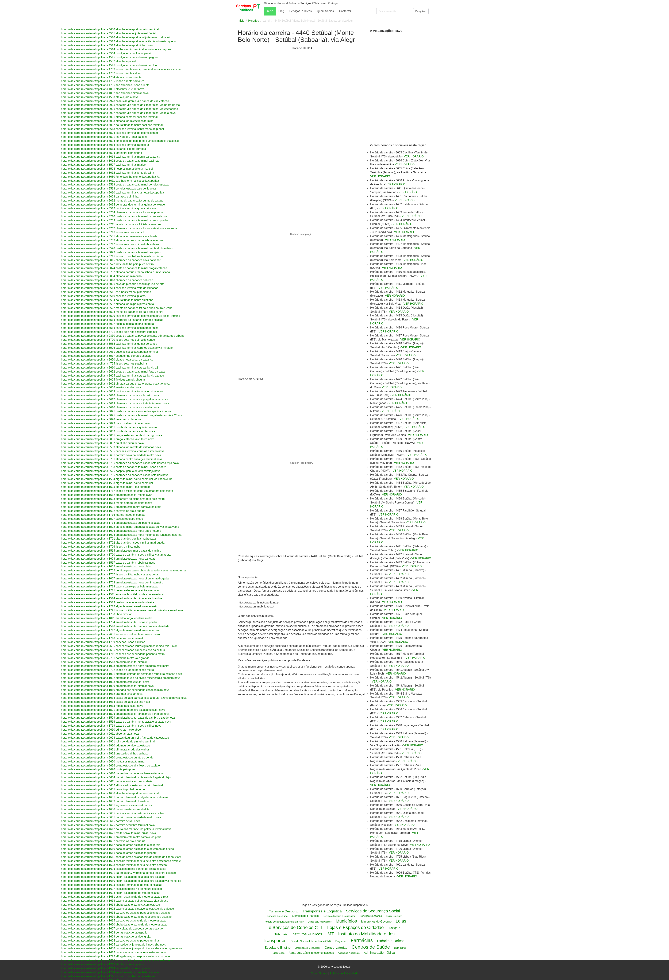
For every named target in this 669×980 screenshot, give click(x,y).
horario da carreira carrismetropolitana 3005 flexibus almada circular (103, 379)
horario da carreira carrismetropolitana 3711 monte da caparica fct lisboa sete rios (111, 224)
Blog (281, 11)
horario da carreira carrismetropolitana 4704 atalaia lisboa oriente (101, 77)
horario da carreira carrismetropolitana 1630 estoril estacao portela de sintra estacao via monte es (121, 880)
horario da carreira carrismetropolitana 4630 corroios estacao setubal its (105, 809)
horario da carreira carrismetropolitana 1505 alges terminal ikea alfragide (106, 486)
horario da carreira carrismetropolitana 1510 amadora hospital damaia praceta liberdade (115, 626)
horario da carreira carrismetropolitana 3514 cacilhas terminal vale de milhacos (109, 287)
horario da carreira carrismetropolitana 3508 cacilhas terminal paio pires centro (109, 132)
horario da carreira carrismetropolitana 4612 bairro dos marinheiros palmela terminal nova (116, 829)
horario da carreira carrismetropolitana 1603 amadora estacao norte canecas (108, 558)
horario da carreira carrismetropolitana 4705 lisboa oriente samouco (102, 81)
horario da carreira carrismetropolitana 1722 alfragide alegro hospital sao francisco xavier (116, 956)
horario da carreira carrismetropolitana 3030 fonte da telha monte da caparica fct (110, 176)
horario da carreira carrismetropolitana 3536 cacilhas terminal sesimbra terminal (110, 327)
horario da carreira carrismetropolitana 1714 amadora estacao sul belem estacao (110, 522)
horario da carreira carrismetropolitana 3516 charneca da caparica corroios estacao (112, 319)
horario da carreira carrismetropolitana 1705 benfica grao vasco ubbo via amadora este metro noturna (123, 570)
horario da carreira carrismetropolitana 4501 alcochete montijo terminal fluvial (108, 33)
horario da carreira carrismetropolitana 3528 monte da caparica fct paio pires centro (112, 311)
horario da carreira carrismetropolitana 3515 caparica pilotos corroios (103, 148)
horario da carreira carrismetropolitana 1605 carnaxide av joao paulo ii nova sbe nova (113, 944)
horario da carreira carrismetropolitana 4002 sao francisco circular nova (105, 93)
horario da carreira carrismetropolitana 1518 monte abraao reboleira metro (106, 502)
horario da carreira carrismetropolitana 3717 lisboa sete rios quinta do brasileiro (110, 244)
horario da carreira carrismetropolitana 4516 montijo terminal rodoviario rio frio (109, 65)
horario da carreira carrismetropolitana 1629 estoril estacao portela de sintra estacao (113, 876)
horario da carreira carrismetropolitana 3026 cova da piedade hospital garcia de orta (112, 283)
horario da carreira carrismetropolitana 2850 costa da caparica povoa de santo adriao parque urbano (122, 335)
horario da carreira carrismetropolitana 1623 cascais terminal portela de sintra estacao (114, 864)
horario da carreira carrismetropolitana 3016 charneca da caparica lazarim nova (110, 395)
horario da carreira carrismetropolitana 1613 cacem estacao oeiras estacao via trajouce (114, 900)
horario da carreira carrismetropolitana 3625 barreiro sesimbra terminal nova (108, 825)
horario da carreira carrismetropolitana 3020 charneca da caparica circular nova (110, 407)
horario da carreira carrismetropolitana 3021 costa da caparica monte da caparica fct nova (116, 411)
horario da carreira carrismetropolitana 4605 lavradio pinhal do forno (103, 789)
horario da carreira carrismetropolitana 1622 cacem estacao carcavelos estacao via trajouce (117, 908)
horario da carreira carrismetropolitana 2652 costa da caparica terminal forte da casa (113, 371)
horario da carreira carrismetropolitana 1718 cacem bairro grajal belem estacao (109, 586)
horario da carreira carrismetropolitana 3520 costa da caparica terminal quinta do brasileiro (116, 248)
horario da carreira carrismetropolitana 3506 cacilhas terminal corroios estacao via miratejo (117, 347)
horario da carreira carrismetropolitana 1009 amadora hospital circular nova (107, 685)
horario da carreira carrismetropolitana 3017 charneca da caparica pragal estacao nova (114, 399)
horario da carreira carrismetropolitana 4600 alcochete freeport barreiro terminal (110, 29)
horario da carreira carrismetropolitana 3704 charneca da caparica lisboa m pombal (112, 212)
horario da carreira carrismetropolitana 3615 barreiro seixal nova (100, 821)
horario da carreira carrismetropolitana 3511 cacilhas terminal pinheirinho (106, 291)
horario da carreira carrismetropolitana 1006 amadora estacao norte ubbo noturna (111, 530)
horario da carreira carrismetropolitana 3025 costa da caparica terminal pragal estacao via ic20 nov (122, 415)
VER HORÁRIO (414, 156)
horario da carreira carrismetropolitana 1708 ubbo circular (96, 614)
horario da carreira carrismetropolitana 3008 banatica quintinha (100, 196)
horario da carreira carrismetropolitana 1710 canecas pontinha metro (103, 638)
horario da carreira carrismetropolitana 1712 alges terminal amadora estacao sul (110, 630)
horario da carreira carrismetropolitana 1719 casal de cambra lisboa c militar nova (111, 725)
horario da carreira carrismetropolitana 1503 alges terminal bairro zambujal (107, 483)
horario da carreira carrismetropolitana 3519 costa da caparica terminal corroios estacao (115, 184)
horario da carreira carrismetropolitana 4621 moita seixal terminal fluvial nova (108, 833)
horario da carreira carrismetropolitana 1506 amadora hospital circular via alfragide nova (115, 713)
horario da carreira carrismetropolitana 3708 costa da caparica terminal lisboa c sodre (113, 467)
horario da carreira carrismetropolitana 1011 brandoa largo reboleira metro (106, 618)
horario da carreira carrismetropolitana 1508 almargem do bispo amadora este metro (113, 498)
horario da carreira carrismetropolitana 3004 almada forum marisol (101, 276)
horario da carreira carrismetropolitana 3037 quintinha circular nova (102, 443)
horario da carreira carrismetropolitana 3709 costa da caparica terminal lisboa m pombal (115, 220)
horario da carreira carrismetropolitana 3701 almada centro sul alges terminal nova (112, 459)
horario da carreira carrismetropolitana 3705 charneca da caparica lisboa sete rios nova (114, 475)
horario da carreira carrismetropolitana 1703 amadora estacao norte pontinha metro (112, 582)
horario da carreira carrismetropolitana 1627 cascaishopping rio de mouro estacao (111, 888)
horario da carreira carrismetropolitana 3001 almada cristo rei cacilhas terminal (109, 116)
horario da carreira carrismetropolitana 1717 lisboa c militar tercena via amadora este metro (117, 490)
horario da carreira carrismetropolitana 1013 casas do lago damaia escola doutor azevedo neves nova (124, 697)
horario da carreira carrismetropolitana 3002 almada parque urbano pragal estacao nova (115, 383)
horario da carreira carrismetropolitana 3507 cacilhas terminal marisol (103, 164)
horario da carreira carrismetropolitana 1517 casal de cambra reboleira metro (108, 562)
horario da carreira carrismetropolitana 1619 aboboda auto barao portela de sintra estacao (116, 916)
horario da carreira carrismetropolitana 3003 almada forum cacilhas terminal (107, 120)
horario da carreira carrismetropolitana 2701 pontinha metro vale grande (105, 658)
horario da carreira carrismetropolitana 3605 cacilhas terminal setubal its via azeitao (112, 375)
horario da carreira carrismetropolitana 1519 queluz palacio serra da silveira (107, 602)
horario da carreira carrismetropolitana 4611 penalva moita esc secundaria (106, 781)
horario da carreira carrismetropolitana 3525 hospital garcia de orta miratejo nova (110, 471)
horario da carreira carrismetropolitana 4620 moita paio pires (98, 769)
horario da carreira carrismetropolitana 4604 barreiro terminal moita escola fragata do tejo (116, 777)
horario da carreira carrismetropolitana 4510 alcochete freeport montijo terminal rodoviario (116, 37)
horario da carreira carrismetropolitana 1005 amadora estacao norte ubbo (106, 566)
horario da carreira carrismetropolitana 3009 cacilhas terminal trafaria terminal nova (112, 391)
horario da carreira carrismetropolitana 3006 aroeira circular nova (101, 387)
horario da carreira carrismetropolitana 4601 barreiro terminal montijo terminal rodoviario (115, 797)
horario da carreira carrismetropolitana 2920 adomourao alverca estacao (105, 745)
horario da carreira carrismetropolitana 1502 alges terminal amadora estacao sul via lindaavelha (120, 526)
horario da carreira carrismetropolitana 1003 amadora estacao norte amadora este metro (115, 665)
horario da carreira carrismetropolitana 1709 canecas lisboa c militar (103, 642)
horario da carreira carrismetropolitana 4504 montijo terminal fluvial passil (106, 53)
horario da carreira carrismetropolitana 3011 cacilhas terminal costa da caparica (110, 180)
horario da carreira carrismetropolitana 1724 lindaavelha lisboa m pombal (106, 968)
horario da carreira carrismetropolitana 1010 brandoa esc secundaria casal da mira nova (115, 689)
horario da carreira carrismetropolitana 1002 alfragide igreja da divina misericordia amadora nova (120, 677)
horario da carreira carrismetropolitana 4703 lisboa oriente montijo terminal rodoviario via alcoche (121, 69)
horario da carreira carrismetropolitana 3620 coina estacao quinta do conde (107, 757)
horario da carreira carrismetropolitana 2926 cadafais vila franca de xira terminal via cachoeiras (119, 108)
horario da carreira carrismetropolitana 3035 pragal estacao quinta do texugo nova (111, 435)
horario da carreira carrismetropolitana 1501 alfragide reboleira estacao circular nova (113, 709)
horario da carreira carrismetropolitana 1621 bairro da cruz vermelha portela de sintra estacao (118, 872)
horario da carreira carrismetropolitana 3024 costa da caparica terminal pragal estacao (114, 268)
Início (270, 11)
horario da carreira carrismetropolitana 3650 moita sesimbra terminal (103, 761)
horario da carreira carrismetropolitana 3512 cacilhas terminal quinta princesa (108, 208)
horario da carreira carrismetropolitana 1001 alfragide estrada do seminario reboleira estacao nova (121, 673)
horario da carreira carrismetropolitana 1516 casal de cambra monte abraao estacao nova (116, 721)
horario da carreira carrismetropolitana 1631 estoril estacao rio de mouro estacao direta (114, 896)
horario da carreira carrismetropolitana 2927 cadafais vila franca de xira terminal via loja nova (118, 112)
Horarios (253, 20)
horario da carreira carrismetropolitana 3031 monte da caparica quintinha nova (109, 427)
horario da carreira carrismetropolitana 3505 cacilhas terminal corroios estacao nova (112, 451)
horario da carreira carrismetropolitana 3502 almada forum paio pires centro (107, 304)
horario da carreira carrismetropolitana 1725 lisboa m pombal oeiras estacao (108, 976)
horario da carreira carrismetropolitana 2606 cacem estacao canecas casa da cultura (113, 650)
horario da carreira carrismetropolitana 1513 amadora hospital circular (104, 662)
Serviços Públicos (300, 11)
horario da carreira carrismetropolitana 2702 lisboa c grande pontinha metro (107, 669)
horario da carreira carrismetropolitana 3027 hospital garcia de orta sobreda (107, 323)
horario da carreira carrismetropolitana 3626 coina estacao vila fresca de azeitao (110, 765)
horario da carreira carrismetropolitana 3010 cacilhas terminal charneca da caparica (112, 192)
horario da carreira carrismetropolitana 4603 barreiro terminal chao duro (105, 801)
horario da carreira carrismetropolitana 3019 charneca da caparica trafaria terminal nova (115, 403)
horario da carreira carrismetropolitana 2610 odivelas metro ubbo (101, 729)
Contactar (345, 11)
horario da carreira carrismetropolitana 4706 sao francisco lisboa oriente (105, 85)
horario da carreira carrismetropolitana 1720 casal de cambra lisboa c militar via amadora (116, 554)
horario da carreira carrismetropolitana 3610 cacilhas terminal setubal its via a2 (109, 367)
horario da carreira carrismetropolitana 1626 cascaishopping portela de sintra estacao (113, 868)
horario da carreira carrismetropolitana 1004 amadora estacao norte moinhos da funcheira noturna (121, 534)
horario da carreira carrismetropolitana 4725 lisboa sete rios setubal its (104, 363)
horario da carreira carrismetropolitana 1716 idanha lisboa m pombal (103, 514)
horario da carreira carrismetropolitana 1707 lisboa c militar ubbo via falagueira (109, 574)
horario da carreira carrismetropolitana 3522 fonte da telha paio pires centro (107, 264)
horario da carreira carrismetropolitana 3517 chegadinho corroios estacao (106, 355)
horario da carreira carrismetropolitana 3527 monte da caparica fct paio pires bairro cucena (116, 308)
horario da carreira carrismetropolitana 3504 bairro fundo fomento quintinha (107, 300)
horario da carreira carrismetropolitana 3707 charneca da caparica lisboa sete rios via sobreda (119, 228)
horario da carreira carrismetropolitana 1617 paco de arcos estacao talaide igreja (110, 844)
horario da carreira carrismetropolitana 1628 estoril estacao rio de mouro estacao (110, 892)
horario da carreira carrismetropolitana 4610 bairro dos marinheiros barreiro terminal (112, 773)
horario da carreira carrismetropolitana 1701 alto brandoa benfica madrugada (108, 538)
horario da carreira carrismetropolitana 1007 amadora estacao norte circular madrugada (115, 578)
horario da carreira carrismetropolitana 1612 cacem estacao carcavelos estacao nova (113, 952)
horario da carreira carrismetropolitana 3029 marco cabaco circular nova (105, 423)
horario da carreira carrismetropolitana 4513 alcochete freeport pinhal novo (107, 45)
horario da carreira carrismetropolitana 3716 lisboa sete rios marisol (102, 232)
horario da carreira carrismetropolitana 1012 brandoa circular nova (102, 693)
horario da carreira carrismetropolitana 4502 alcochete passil (98, 61)
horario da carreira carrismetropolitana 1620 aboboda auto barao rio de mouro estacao (114, 924)
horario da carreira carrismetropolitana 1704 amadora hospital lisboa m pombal (109, 622)
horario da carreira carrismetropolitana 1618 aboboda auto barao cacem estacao (110, 904)
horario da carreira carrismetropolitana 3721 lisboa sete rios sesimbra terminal (109, 331)
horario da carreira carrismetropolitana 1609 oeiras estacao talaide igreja (106, 936)
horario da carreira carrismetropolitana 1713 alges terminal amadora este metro (109, 606)
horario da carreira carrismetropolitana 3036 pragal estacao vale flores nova (107, 439)
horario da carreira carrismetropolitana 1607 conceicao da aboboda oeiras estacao (112, 928)
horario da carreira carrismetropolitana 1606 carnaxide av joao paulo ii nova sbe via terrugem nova (121, 948)
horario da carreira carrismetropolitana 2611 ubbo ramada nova (100, 733)
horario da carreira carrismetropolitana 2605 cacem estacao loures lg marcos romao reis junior (119, 646)
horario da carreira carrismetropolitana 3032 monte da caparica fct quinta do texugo (112, 200)
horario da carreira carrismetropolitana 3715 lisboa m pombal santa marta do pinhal (112, 256)
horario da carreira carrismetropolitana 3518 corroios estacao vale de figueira (108, 188)
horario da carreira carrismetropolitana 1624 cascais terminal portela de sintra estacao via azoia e (121, 860)
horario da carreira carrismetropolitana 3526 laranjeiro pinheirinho (101, 152)
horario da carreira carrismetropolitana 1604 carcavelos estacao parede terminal (110, 940)
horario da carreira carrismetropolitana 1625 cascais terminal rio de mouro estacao (111, 884)
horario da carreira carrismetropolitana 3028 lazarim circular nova (101, 419)
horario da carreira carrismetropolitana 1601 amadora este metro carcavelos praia (111, 506)
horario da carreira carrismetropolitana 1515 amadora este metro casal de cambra (111, 550)
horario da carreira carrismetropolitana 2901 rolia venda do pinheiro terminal (108, 741)
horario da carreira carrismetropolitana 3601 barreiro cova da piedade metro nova (111, 455)
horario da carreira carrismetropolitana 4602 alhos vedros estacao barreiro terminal (112, 785)
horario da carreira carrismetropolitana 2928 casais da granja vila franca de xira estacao (115, 101)
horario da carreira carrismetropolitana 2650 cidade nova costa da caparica (107, 359)
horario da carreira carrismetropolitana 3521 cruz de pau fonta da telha (104, 136)
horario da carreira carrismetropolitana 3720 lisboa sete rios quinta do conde (108, 339)
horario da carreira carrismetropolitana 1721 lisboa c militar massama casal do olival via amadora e (122, 610)
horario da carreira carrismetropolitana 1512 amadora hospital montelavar (106, 494)
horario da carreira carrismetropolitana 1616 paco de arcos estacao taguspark (108, 852)
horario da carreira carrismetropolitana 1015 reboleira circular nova (102, 705)
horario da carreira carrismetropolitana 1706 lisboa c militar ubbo (100, 546)
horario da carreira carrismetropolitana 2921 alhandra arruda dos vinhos (105, 749)
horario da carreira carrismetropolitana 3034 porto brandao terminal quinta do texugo (113, 204)
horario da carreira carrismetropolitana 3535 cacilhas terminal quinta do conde (109, 343)
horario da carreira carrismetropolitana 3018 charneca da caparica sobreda (107, 280)
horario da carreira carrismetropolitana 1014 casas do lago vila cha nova (105, 701)
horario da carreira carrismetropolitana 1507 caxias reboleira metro (102, 518)
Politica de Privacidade (344, 973)
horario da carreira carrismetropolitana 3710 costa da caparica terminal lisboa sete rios (114, 216)
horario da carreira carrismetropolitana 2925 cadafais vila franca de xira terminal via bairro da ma (120, 104)
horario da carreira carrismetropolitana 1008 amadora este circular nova (105, 681)
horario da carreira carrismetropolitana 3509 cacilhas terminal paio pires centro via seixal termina (120, 315)
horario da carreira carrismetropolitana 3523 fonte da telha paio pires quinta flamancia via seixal (120, 140)
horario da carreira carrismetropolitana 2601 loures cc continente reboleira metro (110, 634)
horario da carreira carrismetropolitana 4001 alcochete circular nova (102, 89)
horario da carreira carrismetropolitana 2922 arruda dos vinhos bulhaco (104, 753)
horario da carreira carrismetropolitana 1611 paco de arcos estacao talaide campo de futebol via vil (121, 856)
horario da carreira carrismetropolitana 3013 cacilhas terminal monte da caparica (110, 156)
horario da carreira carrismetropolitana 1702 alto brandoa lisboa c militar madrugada (112, 542)
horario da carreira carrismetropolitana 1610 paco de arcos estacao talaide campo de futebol (118, 848)
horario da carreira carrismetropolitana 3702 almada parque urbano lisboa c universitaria (115, 272)
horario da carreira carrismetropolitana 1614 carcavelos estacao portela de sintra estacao (116, 912)
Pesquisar (420, 11)
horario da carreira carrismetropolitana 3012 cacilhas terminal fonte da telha (107, 172)
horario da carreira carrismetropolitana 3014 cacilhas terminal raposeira (105, 144)
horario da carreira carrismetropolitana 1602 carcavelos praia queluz (103, 510)
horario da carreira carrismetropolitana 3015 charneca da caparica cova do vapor (110, 260)
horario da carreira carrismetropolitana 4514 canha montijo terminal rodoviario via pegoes (116, 49)
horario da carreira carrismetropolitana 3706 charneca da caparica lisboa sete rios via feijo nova (120, 463)
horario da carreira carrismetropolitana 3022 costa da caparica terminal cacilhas (110, 160)
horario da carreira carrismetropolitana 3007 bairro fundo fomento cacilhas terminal (112, 124)
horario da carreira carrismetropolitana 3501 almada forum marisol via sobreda (109, 236)
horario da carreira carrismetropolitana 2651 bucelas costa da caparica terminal (110, 351)
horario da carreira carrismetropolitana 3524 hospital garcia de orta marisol (107, 168)
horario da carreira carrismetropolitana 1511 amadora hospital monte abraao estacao (113, 594)
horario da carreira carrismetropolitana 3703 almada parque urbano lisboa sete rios (112, 240)
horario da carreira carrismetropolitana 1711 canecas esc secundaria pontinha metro (113, 654)
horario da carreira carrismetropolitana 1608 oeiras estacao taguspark (104, 932)
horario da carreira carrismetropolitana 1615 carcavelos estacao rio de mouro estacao (113, 920)
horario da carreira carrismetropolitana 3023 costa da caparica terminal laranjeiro (110, 252)
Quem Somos (325, 11)
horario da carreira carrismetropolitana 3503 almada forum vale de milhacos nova (111, 447)
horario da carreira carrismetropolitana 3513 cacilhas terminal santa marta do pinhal (112, 128)
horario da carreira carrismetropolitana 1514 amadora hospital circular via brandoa (111, 598)
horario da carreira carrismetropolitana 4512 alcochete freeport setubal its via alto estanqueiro (118, 41)
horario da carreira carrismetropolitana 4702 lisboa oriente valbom (101, 73)
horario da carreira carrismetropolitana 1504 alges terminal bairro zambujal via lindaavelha (116, 479)
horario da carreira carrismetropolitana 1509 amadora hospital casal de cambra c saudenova (118, 717)
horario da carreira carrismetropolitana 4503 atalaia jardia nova (100, 97)
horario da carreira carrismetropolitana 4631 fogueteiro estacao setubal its (106, 805)
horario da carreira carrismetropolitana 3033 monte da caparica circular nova (108, 431)
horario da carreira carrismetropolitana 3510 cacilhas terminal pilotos (103, 296)
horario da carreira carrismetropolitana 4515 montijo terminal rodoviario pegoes (109, 57)
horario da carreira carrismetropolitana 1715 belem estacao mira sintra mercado (110, 590)
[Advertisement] (264, 100)
